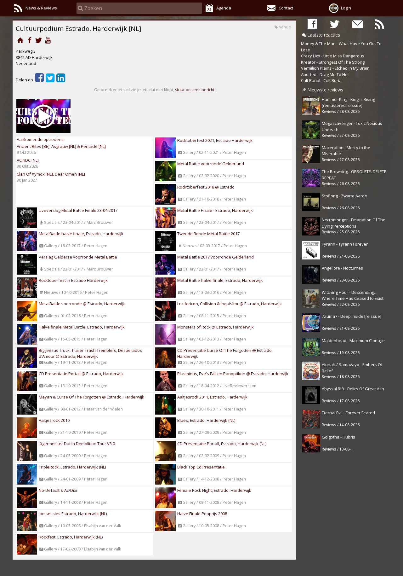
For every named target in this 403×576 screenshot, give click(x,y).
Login (346, 8)
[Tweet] (50, 80)
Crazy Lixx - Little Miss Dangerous (332, 56)
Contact (286, 8)
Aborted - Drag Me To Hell (325, 74)
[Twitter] (38, 40)
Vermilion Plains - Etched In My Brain (335, 68)
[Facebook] (29, 40)
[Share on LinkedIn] (60, 80)
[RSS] (379, 23)
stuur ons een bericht (194, 89)
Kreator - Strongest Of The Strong (333, 62)
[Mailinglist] (357, 23)
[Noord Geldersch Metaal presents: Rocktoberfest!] (43, 116)
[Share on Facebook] (39, 80)
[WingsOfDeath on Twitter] (334, 23)
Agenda (223, 8)
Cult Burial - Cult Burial (322, 80)
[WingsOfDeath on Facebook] (312, 23)
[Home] (20, 40)
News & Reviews (41, 8)
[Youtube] (47, 40)
